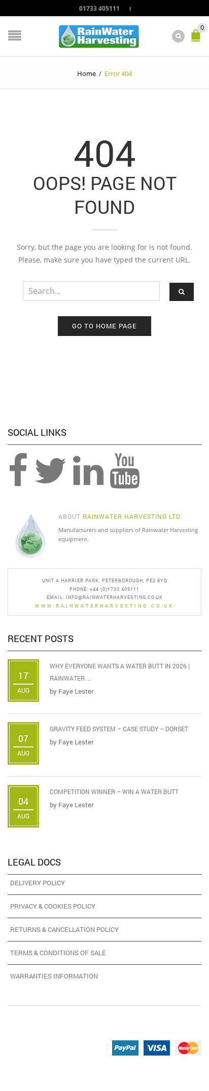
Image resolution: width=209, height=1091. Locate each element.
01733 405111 (99, 8)
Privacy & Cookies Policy (52, 906)
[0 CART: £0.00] (198, 40)
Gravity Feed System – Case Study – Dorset (119, 729)
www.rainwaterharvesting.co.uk (104, 606)
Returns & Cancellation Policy (64, 929)
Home (86, 73)
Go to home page (104, 326)
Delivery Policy (37, 883)
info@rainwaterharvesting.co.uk (114, 597)
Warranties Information (54, 976)
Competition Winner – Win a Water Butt (114, 791)
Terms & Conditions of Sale (58, 953)
